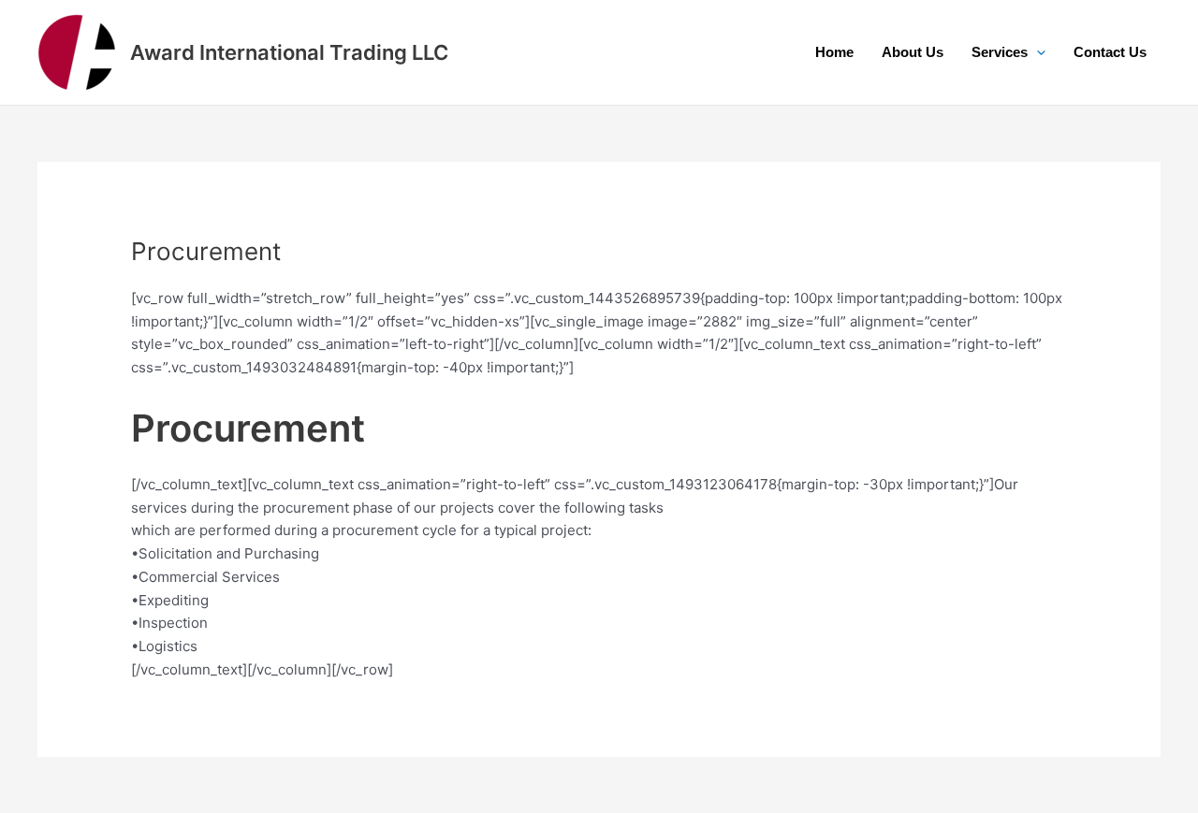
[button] (1036, 52)
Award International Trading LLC (289, 52)
